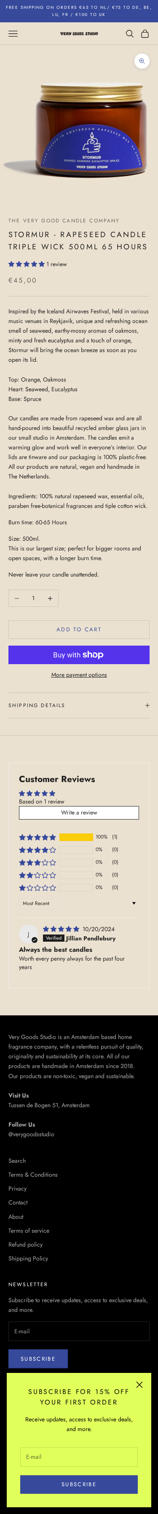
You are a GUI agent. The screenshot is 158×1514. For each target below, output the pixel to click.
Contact (17, 1202)
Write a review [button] (79, 812)
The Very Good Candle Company (64, 220)
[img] (62, 929)
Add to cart (79, 629)
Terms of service (28, 1230)
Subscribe (79, 1484)
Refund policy (25, 1244)
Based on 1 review (41, 801)
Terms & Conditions (33, 1174)
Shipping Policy (28, 1258)
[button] (27, 264)
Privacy (17, 1188)
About (15, 1216)
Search (17, 1160)
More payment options (79, 674)
